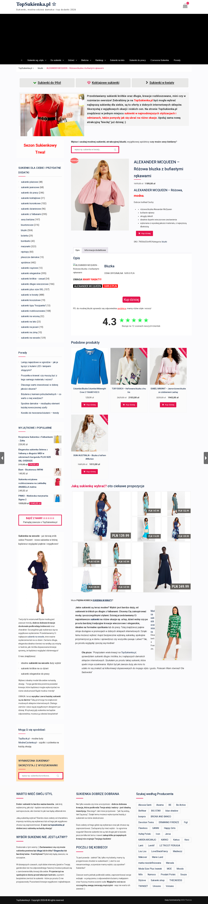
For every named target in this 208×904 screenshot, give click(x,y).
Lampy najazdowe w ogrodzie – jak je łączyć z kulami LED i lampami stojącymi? (39, 366)
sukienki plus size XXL (32, 289)
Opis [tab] (77, 250)
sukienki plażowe (29, 182)
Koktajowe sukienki (105, 82)
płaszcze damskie (30, 257)
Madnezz (177, 851)
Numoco (152, 874)
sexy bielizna (27, 219)
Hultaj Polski (144, 834)
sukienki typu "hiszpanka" (33, 305)
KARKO (164, 839)
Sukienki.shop (158, 880)
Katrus (176, 839)
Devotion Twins (146, 822)
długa (39, 851)
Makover (142, 857)
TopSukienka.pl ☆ (36, 4)
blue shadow (172, 810)
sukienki (94, 619)
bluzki (40, 68)
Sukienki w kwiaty (161, 82)
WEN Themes (186, 900)
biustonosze (27, 225)
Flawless (142, 828)
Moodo (180, 868)
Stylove (142, 880)
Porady (177, 60)
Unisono (157, 886)
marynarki (25, 246)
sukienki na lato (28, 321)
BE (170, 805)
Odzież (71, 60)
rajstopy (25, 251)
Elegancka (59, 851)
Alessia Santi (144, 805)
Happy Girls (169, 828)
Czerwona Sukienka (160, 60)
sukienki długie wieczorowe (35, 284)
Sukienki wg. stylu (35, 60)
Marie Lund (157, 857)
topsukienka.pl (57, 825)
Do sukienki (56, 60)
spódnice (25, 262)
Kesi (187, 839)
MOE (169, 868)
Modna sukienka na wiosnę (153, 621)
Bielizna (84, 60)
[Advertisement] (104, 35)
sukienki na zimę (29, 332)
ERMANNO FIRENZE (169, 822)
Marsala (170, 863)
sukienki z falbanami (31, 214)
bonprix (142, 816)
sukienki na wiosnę (30, 316)
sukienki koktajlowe (30, 198)
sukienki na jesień (30, 327)
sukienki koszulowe (31, 300)
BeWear (142, 810)
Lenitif (151, 845)
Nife (140, 874)
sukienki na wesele (30, 337)
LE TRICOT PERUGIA (169, 845)
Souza (183, 874)
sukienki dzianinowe (31, 208)
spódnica (121, 308)
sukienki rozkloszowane (33, 311)
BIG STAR (156, 810)
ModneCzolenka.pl (27, 742)
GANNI (155, 828)
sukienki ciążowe (29, 268)
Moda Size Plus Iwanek (150, 868)
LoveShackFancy (159, 851)
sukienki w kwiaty (29, 294)
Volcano (170, 886)
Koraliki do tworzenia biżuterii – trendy (40, 413)
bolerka (24, 235)
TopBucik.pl (24, 738)
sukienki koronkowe (31, 203)
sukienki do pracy (29, 192)
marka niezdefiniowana (149, 863)
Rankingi (99, 60)
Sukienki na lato (117, 60)
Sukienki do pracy (137, 60)
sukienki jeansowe (30, 187)
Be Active (181, 805)
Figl (186, 822)
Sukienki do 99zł (49, 82)
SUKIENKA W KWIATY (102, 600)
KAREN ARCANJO (147, 839)
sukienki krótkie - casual (33, 278)
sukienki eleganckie (30, 273)
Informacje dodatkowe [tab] (95, 250)
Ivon (158, 834)
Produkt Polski (168, 874)
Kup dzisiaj (146, 233)
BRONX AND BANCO (161, 816)
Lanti (140, 845)
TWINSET (143, 886)
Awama (160, 805)
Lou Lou (142, 851)
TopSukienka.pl (128, 652)
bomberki (25, 241)
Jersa (168, 834)
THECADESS (176, 880)
